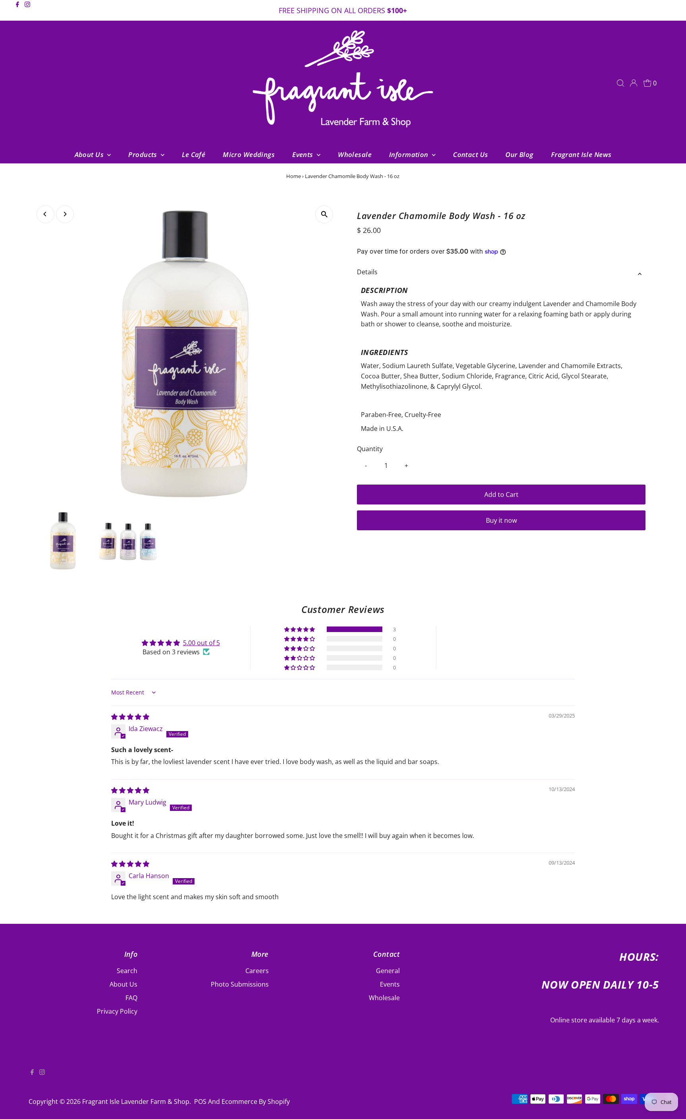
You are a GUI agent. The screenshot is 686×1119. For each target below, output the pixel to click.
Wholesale (355, 154)
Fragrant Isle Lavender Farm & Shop (135, 1101)
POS (200, 1101)
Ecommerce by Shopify (256, 1101)
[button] (300, 629)
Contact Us (470, 154)
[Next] (65, 214)
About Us (90, 154)
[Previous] (45, 214)
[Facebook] (17, 11)
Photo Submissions (240, 984)
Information (409, 154)
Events (303, 154)
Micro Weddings (249, 154)
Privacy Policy (117, 1011)
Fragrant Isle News (581, 154)
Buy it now (501, 520)
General (388, 970)
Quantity (370, 448)
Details (367, 272)
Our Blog (519, 154)
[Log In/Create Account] (633, 83)
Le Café (193, 154)
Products (143, 154)
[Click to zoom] (324, 214)
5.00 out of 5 (201, 642)
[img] (130, 716)
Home (293, 176)
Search (127, 970)
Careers (257, 970)
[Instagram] (27, 11)
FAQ (131, 997)
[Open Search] (620, 83)
